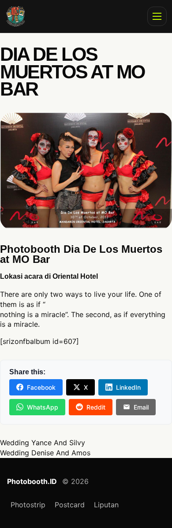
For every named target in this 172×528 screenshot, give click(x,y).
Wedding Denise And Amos (45, 452)
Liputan (106, 504)
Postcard (70, 504)
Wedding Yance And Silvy (42, 442)
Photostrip (28, 504)
